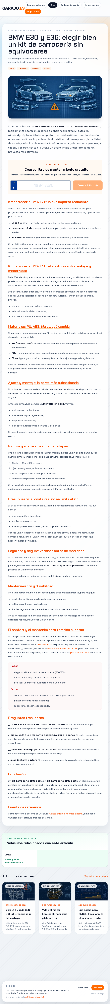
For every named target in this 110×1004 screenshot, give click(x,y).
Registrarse (33, 11)
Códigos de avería (70, 5)
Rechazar (83, 987)
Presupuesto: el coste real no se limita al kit (43, 499)
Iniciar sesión (92, 5)
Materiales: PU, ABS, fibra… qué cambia (39, 326)
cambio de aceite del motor (62, 648)
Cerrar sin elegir (97, 994)
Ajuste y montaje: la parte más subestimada (43, 382)
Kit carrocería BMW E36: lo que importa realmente (48, 202)
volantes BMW (44, 644)
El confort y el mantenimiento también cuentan (46, 630)
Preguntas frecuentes (26, 718)
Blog (53, 5)
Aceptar (98, 987)
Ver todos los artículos (96, 876)
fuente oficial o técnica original (66, 813)
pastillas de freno (80, 652)
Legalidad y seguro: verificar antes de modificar (46, 551)
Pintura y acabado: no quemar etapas (38, 446)
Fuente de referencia (25, 807)
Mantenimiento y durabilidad (30, 586)
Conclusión (17, 774)
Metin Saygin (77, 30)
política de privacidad (34, 997)
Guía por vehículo (36, 5)
